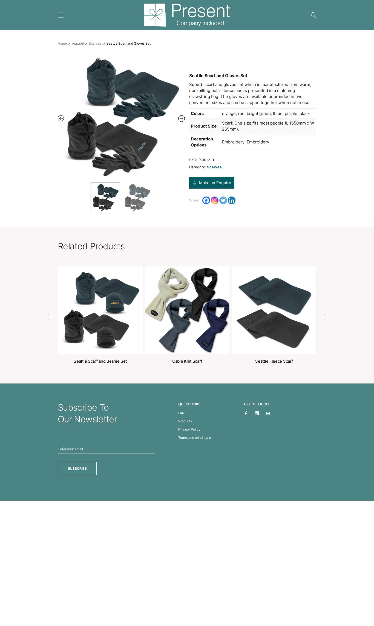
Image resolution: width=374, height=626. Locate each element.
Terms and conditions (194, 437)
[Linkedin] (231, 200)
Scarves (95, 43)
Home (62, 43)
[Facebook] (206, 200)
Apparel (78, 43)
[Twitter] (223, 200)
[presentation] (49, 317)
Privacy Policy (189, 429)
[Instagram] (214, 200)
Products (185, 421)
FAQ (181, 413)
